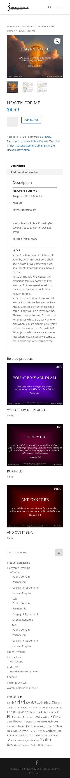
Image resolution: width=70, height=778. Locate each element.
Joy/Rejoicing (39, 726)
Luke (10, 731)
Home (10, 26)
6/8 (33, 702)
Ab (41, 702)
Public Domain (40, 141)
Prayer (18, 740)
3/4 (14, 702)
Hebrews (53, 721)
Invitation (12, 726)
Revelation (23, 150)
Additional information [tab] (25, 172)
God (58, 717)
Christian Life (33, 712)
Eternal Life (48, 145)
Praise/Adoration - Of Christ (23, 735)
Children (12, 677)
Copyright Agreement (25, 587)
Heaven (11, 150)
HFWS (13, 625)
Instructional (14, 657)
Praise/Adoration (49, 731)
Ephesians (17, 717)
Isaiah (21, 726)
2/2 (8, 703)
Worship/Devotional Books (22, 688)
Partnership (19, 582)
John (29, 726)
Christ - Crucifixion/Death (20, 707)
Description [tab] (18, 165)
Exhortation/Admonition (36, 717)
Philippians (31, 731)
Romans (26, 744)
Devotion (52, 712)
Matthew (19, 731)
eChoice (42, 26)
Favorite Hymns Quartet (24, 671)
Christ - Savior (16, 712)
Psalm (45, 739)
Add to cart (31, 120)
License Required (22, 593)
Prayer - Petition (31, 740)
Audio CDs (13, 667)
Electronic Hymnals (26, 26)
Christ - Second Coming (21, 145)
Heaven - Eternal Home (35, 721)
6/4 (58, 141)
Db (38, 145)
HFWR (13, 598)
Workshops (16, 661)
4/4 (21, 702)
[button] (57, 41)
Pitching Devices (17, 682)
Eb (9, 716)
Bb (46, 702)
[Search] (59, 552)
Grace (9, 721)
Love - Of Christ (54, 726)
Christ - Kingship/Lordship (48, 707)
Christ (57, 702)
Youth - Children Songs (41, 745)
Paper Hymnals (16, 651)
